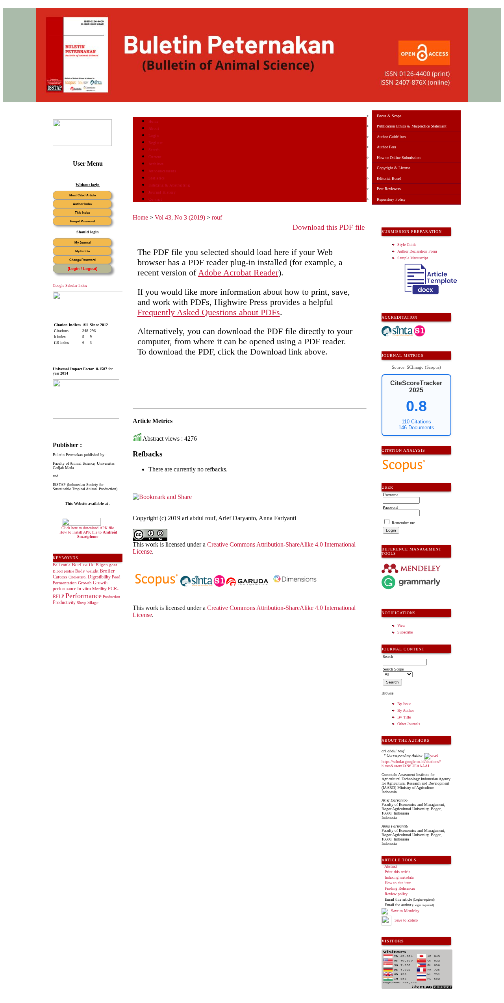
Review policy (396, 894)
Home (153, 121)
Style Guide (406, 244)
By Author (405, 710)
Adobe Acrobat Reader (238, 272)
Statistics (156, 178)
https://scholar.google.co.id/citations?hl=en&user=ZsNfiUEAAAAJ (411, 763)
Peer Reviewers (389, 189)
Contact (155, 199)
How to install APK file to (88, 534)
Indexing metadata (399, 877)
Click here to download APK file (87, 528)
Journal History (162, 192)
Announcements (162, 171)
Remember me (403, 523)
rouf (217, 217)
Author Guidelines (391, 137)
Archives (156, 164)
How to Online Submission (399, 157)
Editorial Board (389, 178)
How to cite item (398, 883)
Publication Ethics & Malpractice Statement (412, 126)
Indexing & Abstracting (169, 185)
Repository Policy (391, 199)
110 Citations (416, 422)
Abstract (390, 866)
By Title (404, 717)
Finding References (400, 888)
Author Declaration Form (417, 251)
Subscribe (405, 632)
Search (154, 150)
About (153, 128)
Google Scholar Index (70, 285)
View (401, 625)
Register (155, 142)
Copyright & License (393, 168)
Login (153, 135)
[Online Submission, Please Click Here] (82, 144)
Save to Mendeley (405, 911)
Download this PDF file (329, 227)
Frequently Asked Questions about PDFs (208, 312)
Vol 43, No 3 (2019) (180, 217)
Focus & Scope (389, 116)
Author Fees (386, 147)
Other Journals (408, 724)
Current (155, 157)
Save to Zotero (405, 920)
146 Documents (416, 427)
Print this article (397, 872)
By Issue (404, 704)
